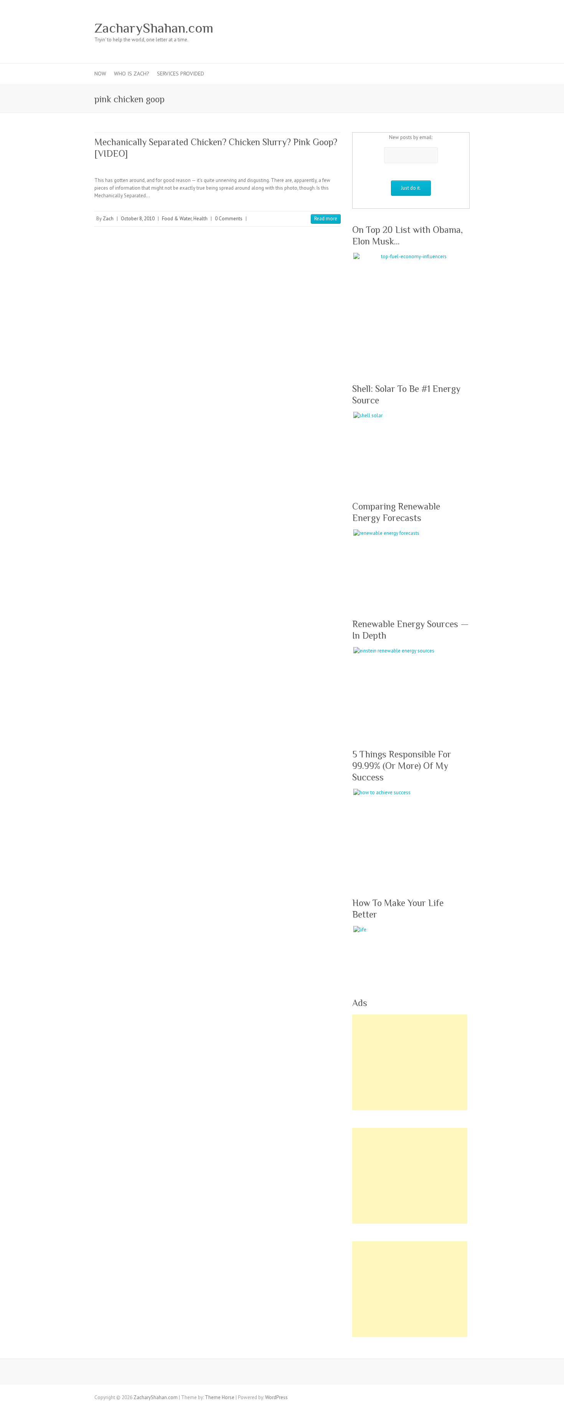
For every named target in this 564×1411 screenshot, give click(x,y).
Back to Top (553, 1400)
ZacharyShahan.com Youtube (427, 28)
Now (100, 73)
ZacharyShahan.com (153, 28)
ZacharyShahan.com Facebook (381, 28)
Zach (108, 218)
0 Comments (228, 218)
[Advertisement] (409, 1062)
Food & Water (176, 218)
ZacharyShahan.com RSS (450, 28)
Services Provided (180, 73)
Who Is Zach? (131, 73)
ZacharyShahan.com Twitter (393, 28)
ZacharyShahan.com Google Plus (404, 28)
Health (200, 218)
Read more (325, 218)
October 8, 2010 (138, 218)
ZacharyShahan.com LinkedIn (439, 28)
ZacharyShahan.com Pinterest (416, 28)
